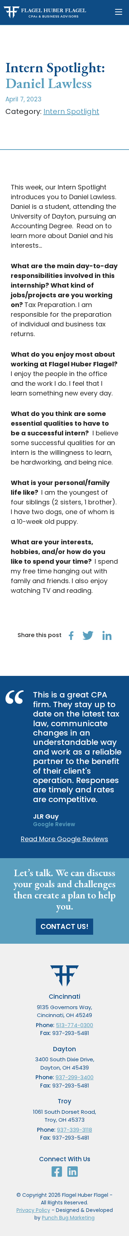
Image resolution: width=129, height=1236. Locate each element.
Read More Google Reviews (64, 838)
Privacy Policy (33, 1210)
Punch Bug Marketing (68, 1217)
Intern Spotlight (71, 111)
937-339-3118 (74, 1130)
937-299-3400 (75, 1077)
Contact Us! (64, 926)
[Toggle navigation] (120, 12)
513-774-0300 (74, 1025)
